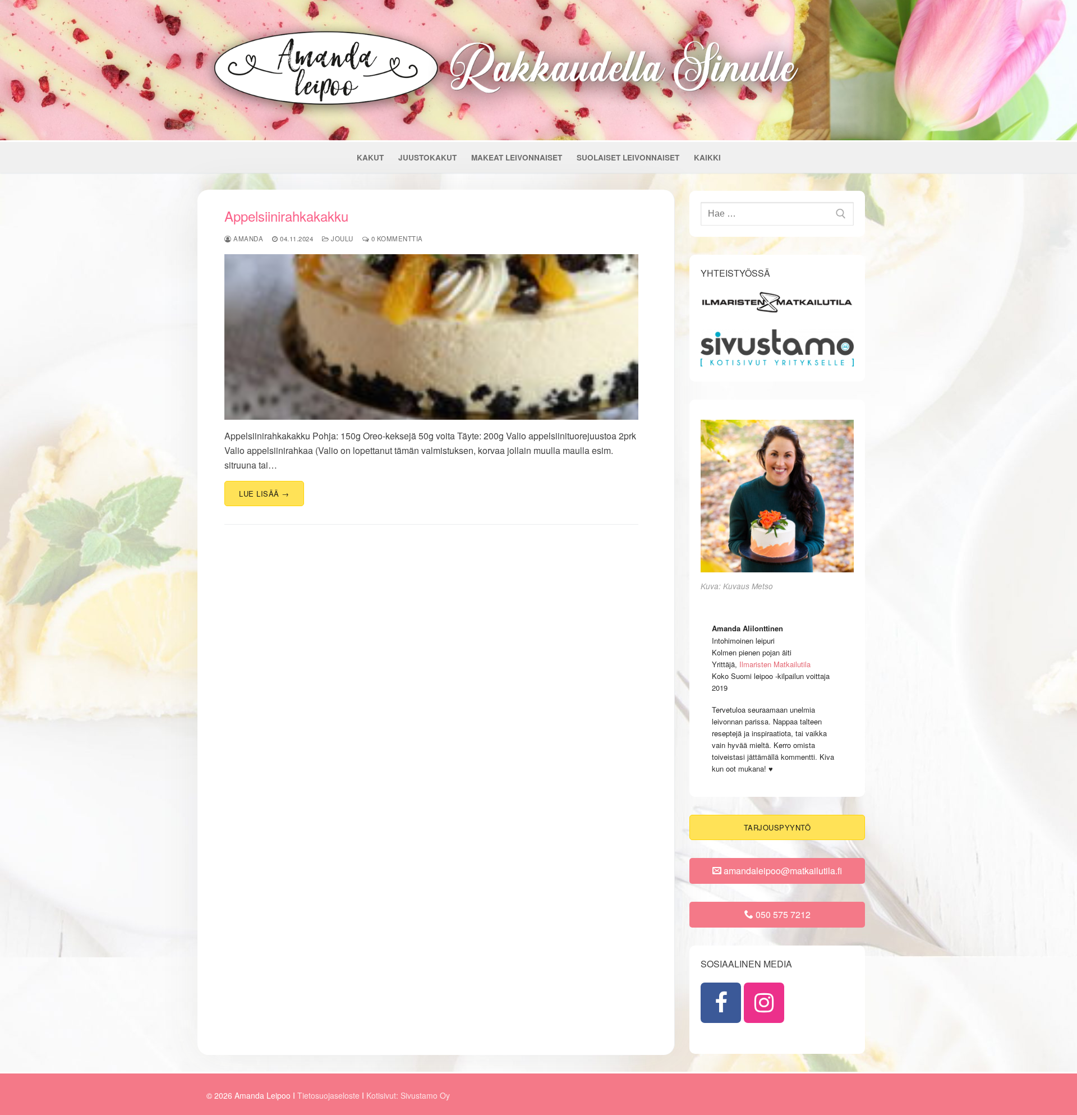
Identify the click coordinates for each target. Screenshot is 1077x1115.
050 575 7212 (782, 914)
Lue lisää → (264, 493)
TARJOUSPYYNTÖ (777, 827)
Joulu (341, 238)
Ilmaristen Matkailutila (775, 664)
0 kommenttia (396, 238)
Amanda (247, 238)
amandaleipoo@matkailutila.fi (781, 870)
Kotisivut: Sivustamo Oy (408, 1095)
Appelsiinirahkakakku (286, 216)
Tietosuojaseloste (329, 1095)
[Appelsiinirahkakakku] (431, 337)
